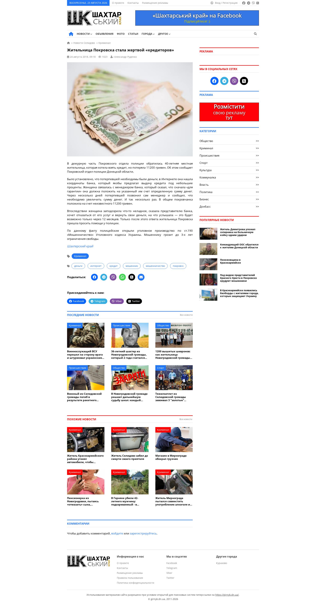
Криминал (80, 256)
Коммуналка (229, 177)
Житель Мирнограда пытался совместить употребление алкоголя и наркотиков (172, 501)
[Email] (141, 277)
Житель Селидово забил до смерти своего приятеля (129, 457)
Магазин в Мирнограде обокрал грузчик (171, 457)
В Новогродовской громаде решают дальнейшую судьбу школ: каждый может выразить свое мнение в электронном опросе (129, 397)
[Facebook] (94, 277)
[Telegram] (103, 277)
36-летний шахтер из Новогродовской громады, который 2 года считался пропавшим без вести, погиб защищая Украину (129, 354)
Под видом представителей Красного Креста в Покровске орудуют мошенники (238, 278)
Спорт (160, 367)
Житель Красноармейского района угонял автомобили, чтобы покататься (85, 459)
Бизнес (229, 199)
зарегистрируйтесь (143, 533)
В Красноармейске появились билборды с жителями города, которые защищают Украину (239, 293)
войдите (117, 533)
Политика (229, 192)
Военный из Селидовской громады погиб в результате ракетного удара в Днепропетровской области (85, 397)
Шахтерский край (80, 246)
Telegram (171, 568)
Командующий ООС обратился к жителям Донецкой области (239, 246)
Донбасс (229, 206)
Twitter (170, 577)
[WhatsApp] (122, 277)
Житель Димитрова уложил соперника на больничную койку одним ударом (237, 232)
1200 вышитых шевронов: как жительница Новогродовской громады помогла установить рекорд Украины (172, 354)
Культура (229, 170)
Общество (163, 325)
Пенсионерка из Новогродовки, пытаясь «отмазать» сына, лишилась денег (83, 501)
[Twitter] (131, 277)
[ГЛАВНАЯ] (71, 34)
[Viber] (113, 277)
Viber (169, 572)
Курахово (221, 563)
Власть (229, 185)
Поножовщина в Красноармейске (230, 261)
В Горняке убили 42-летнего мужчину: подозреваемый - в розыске (124, 501)
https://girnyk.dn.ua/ (227, 594)
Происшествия (121, 325)
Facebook (171, 563)
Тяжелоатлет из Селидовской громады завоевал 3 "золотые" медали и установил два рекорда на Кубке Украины (173, 397)
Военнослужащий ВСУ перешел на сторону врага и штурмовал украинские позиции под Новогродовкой (85, 354)
